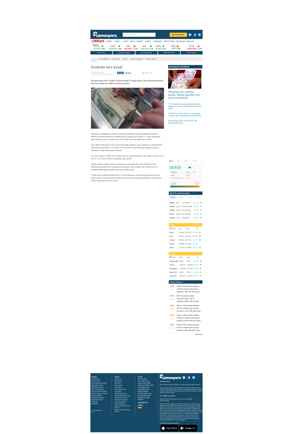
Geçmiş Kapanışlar (98, 397)
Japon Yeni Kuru (120, 404)
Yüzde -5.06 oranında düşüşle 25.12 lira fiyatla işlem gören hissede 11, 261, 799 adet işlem (189, 308)
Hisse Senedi (191, 53)
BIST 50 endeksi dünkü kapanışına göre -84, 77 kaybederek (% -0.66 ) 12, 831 (188, 298)
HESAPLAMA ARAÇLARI (185, 41)
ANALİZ (148, 41)
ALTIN (125, 41)
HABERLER (158, 41)
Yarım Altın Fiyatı (143, 387)
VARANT (139, 41)
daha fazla (197, 225)
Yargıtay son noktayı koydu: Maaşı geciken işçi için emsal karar (184, 94)
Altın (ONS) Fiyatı (143, 389)
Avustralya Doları (121, 393)
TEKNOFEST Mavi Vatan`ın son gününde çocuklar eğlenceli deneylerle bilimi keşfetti (184, 114)
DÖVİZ (117, 41)
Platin (172, 265)
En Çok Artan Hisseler (99, 391)
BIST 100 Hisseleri (98, 389)
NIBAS (172, 203)
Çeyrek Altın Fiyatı (144, 383)
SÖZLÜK (95, 45)
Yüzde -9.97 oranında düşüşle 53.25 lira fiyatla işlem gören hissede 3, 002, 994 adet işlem (188, 327)
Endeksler (95, 404)
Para (141, 164)
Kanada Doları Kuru (121, 397)
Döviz (172, 225)
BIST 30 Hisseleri (97, 385)
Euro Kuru (118, 383)
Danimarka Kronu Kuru (122, 395)
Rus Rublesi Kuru (120, 389)
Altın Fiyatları (142, 379)
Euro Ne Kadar (146, 53)
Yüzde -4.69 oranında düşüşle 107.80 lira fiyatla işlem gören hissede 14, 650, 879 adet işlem (189, 318)
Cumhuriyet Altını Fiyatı (146, 385)
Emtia (172, 253)
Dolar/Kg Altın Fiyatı (145, 393)
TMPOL (172, 210)
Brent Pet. (174, 272)
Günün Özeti (96, 381)
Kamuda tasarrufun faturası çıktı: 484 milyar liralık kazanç (182, 122)
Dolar (154, 148)
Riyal (171, 247)
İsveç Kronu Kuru (120, 402)
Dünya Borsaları (97, 400)
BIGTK (172, 214)
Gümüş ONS (174, 261)
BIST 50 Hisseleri (97, 387)
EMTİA (132, 41)
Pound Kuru (119, 385)
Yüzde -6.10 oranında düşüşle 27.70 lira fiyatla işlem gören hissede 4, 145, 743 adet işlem (188, 289)
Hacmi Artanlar (97, 395)
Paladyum (173, 268)
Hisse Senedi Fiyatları (99, 383)
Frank (172, 244)
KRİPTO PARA (169, 41)
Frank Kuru (118, 387)
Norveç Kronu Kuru (121, 400)
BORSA (109, 41)
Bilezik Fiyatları (143, 391)
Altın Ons (173, 276)
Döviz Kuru (101, 53)
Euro (171, 236)
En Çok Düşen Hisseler (99, 393)
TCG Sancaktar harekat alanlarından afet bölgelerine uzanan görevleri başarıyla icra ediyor (184, 106)
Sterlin (172, 240)
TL (143, 156)
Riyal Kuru (118, 391)
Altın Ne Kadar (169, 53)
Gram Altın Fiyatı (143, 381)
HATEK (172, 218)
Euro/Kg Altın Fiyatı (144, 395)
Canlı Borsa (96, 379)
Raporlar (95, 402)
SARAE (172, 206)
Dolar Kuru (118, 381)
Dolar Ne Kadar (124, 53)
